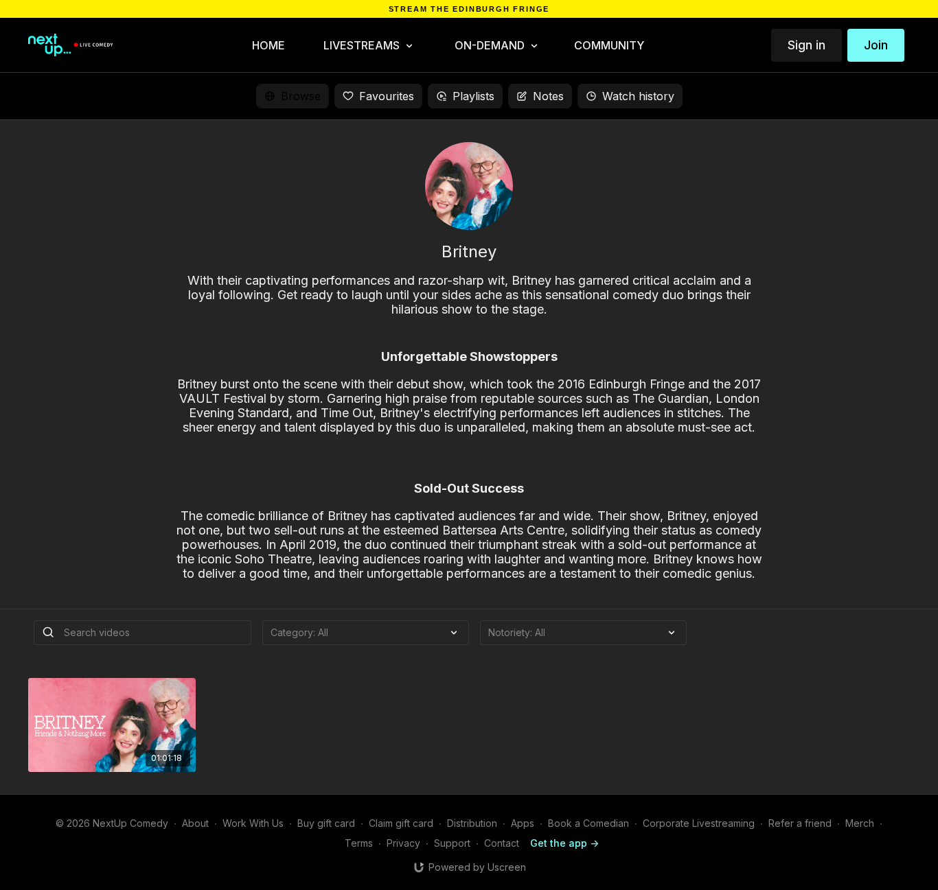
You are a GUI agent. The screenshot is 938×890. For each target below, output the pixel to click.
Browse (301, 96)
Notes (548, 96)
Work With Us (253, 823)
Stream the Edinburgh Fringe (469, 9)
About (195, 823)
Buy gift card (326, 823)
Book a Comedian (588, 823)
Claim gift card (401, 823)
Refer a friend (800, 823)
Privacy (403, 843)
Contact (501, 843)
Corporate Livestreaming (699, 823)
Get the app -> (564, 843)
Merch (859, 823)
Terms (359, 843)
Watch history (638, 96)
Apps (522, 823)
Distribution (472, 823)
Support (452, 843)
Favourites (386, 96)
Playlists (473, 96)
